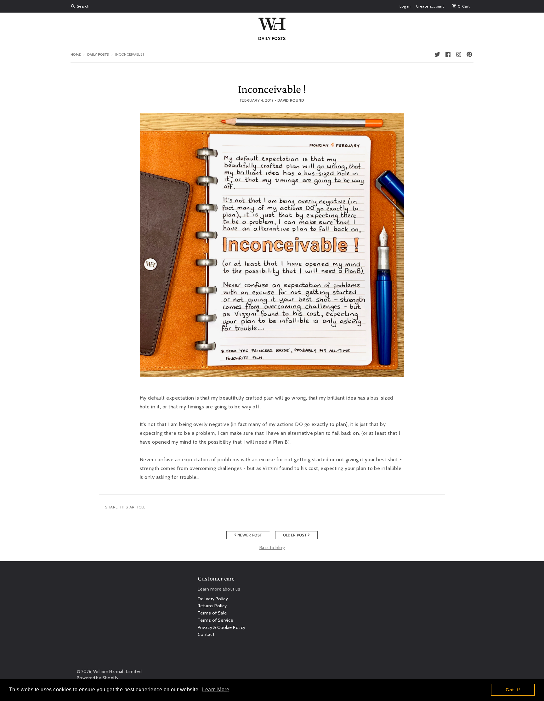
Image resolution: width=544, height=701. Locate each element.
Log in (405, 6)
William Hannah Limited (117, 671)
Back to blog (272, 547)
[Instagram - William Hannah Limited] (459, 54)
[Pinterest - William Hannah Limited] (469, 54)
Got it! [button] (513, 689)
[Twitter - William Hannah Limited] (437, 54)
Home (76, 54)
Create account (430, 6)
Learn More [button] (215, 689)
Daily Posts (98, 54)
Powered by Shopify (98, 678)
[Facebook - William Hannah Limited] (448, 54)
